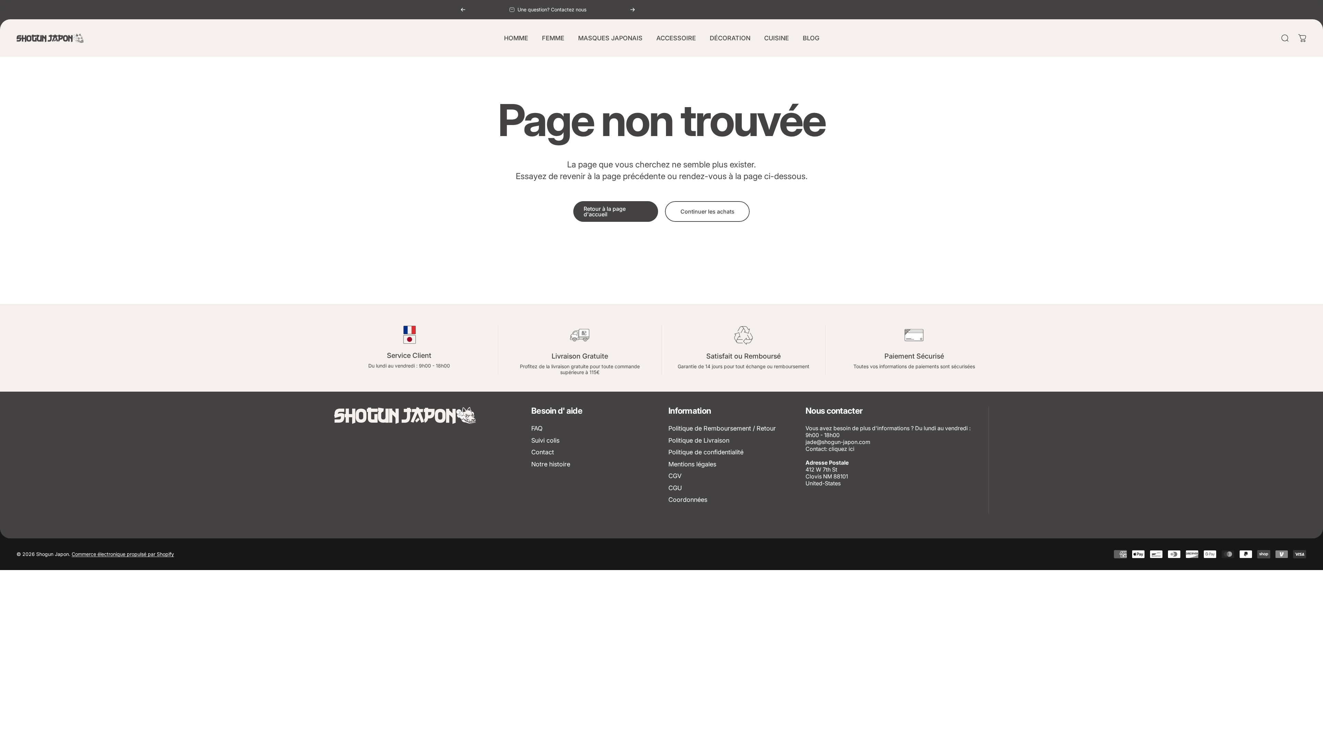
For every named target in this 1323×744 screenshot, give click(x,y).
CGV (674, 475)
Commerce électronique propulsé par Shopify (123, 554)
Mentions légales (692, 464)
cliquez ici (841, 448)
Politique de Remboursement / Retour (722, 428)
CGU (675, 488)
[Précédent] (463, 9)
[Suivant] (632, 9)
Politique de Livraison (698, 440)
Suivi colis (545, 440)
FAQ (537, 428)
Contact (542, 452)
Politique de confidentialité (705, 452)
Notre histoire (550, 464)
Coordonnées (687, 499)
